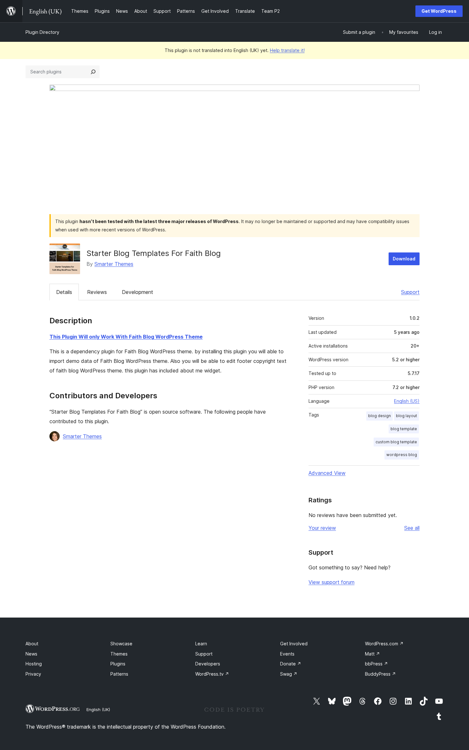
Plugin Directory (42, 32)
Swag (288, 674)
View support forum (331, 582)
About (32, 643)
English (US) (407, 401)
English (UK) (98, 709)
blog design (379, 415)
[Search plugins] (93, 71)
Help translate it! (287, 50)
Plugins (117, 663)
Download (404, 258)
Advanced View (327, 473)
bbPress (376, 663)
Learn (201, 643)
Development (137, 292)
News (31, 653)
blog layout (406, 415)
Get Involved (294, 643)
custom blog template (396, 441)
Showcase (121, 643)
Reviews (97, 292)
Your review (322, 528)
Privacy (33, 674)
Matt (372, 653)
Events (287, 653)
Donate (290, 663)
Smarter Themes (113, 264)
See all (412, 528)
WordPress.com (384, 643)
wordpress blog (401, 454)
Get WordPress (439, 11)
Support (410, 292)
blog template (404, 428)
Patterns (119, 674)
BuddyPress (380, 674)
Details (64, 292)
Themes (119, 653)
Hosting (34, 663)
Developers (207, 663)
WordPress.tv (212, 674)
